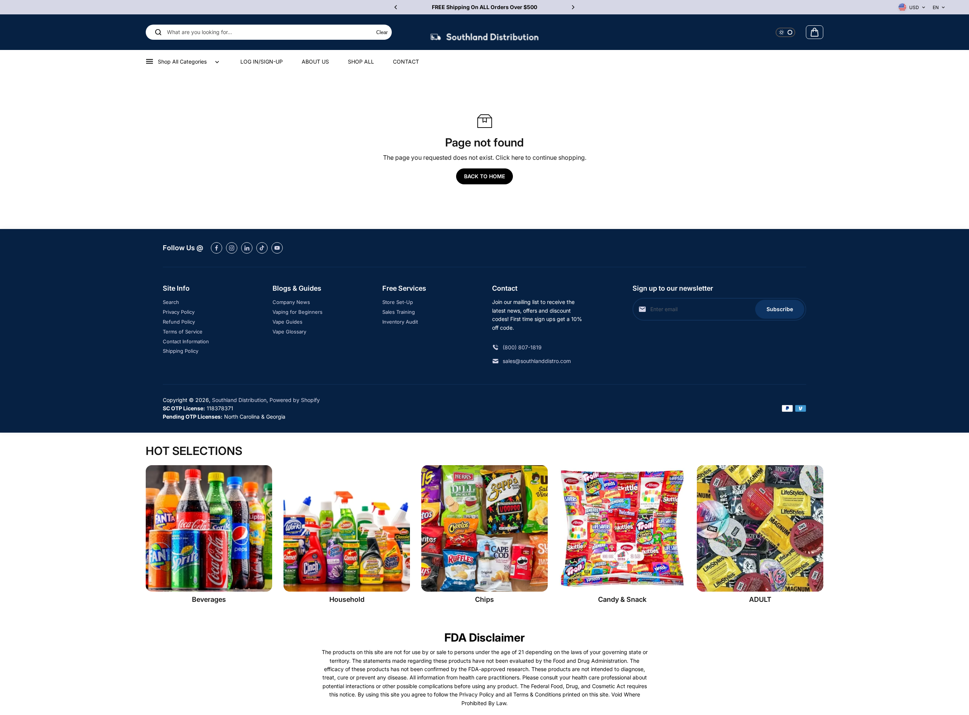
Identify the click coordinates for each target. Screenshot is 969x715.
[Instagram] (231, 248)
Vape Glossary (289, 332)
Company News (291, 302)
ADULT (760, 599)
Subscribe (779, 309)
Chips (484, 599)
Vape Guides (287, 322)
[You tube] (277, 248)
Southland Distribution (239, 400)
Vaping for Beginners (297, 312)
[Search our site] (158, 32)
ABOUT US (315, 61)
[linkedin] (246, 248)
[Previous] (396, 7)
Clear (382, 32)
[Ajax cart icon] (814, 32)
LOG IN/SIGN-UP (261, 61)
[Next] (572, 7)
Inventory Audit (400, 322)
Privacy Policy (179, 312)
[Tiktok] (262, 248)
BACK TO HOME (484, 176)
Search (171, 302)
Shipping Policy (180, 351)
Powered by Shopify (295, 400)
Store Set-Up (397, 302)
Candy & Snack (622, 599)
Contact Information (186, 341)
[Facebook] (216, 248)
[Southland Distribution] (484, 32)
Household (347, 599)
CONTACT (406, 61)
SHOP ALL (361, 61)
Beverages (209, 599)
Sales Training (398, 312)
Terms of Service (183, 332)
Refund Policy (179, 322)
